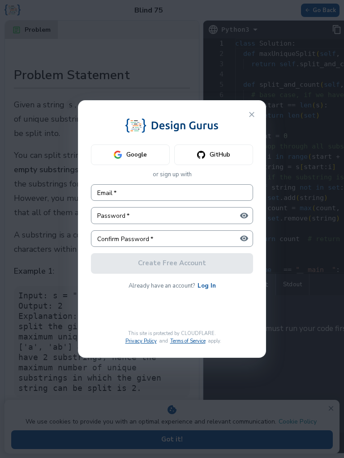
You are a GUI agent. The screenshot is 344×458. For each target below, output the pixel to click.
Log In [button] (207, 286)
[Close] (251, 114)
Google (136, 154)
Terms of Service (188, 341)
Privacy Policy (141, 341)
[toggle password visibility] (244, 216)
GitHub (220, 154)
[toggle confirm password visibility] (244, 238)
